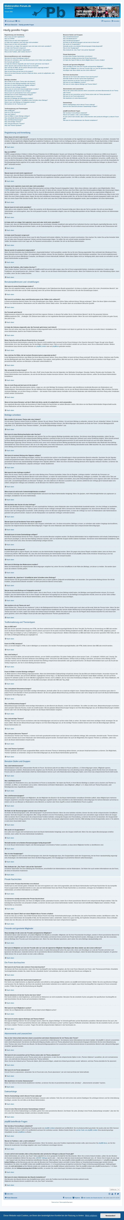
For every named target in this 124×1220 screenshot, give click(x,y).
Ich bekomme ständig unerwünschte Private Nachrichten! (80, 58)
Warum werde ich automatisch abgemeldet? (17, 50)
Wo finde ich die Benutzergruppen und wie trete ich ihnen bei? (81, 42)
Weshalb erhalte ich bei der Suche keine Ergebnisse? (78, 78)
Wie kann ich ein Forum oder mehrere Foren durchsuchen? (80, 76)
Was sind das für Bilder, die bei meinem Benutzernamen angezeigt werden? (27, 67)
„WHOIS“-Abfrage (41, 1158)
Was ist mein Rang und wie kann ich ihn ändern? (19, 71)
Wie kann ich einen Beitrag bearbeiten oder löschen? (20, 83)
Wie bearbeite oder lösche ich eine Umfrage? (18, 91)
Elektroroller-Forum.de (18, 6)
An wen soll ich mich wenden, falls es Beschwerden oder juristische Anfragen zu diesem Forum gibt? (91, 117)
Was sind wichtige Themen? (13, 121)
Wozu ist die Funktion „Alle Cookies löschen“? (18, 51)
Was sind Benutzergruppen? (71, 40)
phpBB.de (55, 346)
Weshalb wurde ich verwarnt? (13, 96)
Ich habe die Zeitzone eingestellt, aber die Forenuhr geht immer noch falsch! (27, 64)
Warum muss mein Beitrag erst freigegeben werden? (20, 102)
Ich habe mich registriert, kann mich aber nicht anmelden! (21, 42)
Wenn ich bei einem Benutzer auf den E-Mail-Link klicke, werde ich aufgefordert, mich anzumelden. (29, 74)
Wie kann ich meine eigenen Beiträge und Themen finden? (80, 84)
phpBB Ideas (103, 1143)
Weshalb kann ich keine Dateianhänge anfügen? (19, 94)
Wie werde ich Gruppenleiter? (71, 44)
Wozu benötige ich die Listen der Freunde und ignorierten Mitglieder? (83, 66)
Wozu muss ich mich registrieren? (15, 36)
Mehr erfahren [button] (91, 1216)
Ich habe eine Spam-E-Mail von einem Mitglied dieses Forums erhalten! (84, 60)
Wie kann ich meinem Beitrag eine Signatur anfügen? (20, 85)
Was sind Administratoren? (71, 36)
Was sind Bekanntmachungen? (14, 120)
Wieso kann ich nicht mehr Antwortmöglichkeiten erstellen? (22, 89)
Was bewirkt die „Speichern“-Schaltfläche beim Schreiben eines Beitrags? (26, 100)
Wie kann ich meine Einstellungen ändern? (17, 58)
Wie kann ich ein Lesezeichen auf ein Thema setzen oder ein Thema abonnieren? (87, 94)
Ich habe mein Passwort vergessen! (15, 48)
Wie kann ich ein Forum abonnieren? (74, 96)
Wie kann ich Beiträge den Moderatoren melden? (19, 98)
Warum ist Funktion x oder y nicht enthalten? (76, 114)
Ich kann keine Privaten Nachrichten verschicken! (77, 56)
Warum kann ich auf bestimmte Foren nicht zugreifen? (20, 92)
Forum (7, 12)
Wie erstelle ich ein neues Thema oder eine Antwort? (20, 81)
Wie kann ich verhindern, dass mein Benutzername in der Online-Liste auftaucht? (28, 60)
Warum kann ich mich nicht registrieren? (16, 40)
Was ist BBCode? (10, 110)
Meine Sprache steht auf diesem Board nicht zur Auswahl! (21, 65)
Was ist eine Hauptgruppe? (71, 48)
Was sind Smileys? (10, 114)
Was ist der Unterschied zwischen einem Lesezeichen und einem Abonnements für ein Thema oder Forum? (90, 91)
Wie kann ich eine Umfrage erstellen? (15, 87)
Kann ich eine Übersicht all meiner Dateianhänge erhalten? (80, 106)
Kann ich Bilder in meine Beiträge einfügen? (17, 116)
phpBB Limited (41, 346)
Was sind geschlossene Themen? (15, 123)
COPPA (7, 190)
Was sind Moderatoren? (70, 38)
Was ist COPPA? (10, 38)
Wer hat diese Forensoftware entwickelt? (75, 113)
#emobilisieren (9, 8)
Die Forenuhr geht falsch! (12, 62)
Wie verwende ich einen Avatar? (14, 69)
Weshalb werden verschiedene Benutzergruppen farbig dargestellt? (83, 46)
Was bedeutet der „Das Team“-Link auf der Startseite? (79, 50)
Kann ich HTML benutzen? (12, 112)
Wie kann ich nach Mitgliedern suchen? (74, 82)
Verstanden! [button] (110, 1216)
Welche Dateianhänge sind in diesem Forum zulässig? (79, 104)
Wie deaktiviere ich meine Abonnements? (75, 98)
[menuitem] (17, 21)
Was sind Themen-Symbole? (13, 125)
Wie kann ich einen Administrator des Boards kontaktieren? (80, 120)
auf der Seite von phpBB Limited (86, 1130)
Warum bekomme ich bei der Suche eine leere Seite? (78, 80)
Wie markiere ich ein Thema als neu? (15, 104)
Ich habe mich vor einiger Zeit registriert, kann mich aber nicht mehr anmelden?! (28, 46)
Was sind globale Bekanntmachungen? (16, 118)
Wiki (11, 12)
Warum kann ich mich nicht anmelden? (16, 44)
